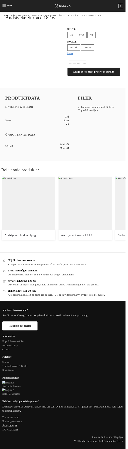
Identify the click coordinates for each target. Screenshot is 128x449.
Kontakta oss (8, 370)
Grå (71, 35)
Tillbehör (50, 15)
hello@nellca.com (13, 421)
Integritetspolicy (10, 345)
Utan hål (87, 47)
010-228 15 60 (12, 417)
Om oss (5, 362)
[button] (120, 6)
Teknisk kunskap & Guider (15, 366)
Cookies (6, 349)
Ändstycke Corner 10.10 (76, 235)
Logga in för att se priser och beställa (93, 71)
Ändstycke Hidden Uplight (21, 235)
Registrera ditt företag (20, 326)
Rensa (70, 53)
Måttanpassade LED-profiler (26, 15)
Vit (91, 35)
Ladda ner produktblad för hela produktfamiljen (97, 109)
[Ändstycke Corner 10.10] (85, 203)
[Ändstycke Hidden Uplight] (28, 203)
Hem (6, 15)
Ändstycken (65, 15)
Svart (81, 35)
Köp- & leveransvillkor (13, 341)
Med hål (74, 47)
